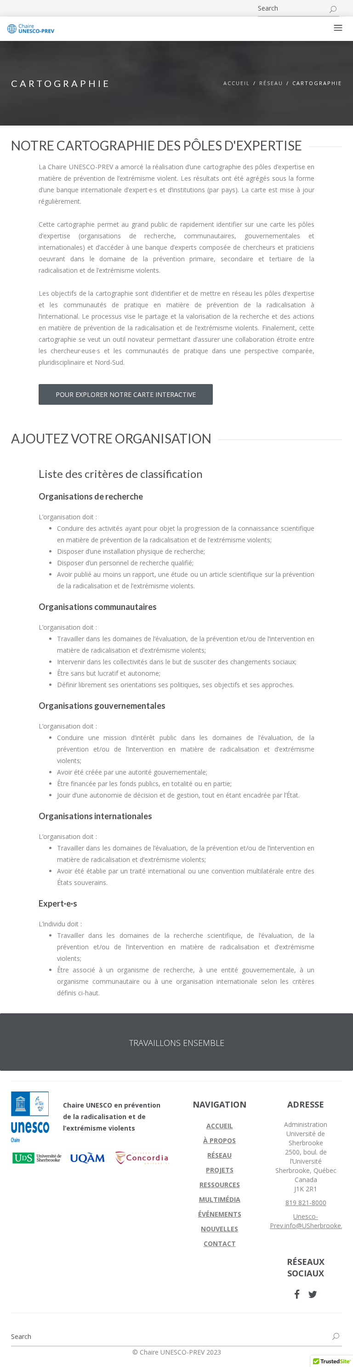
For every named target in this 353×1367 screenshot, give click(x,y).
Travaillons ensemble (176, 1042)
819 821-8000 (305, 1202)
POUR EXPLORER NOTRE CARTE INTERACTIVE (126, 394)
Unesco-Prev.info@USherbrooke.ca (309, 1221)
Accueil (236, 83)
